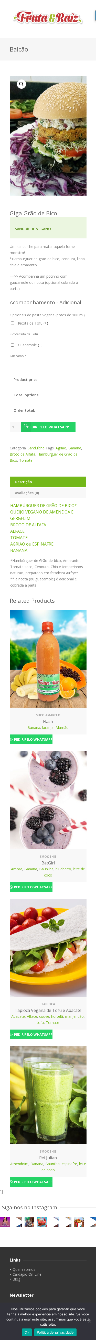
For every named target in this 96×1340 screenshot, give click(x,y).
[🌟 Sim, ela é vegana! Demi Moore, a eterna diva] (5, 1222)
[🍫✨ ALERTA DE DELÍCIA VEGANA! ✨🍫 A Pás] (54, 1222)
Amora (16, 869)
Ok (27, 1332)
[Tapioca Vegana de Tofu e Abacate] (48, 948)
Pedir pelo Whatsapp (48, 427)
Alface (32, 1016)
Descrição (23, 481)
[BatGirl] (48, 800)
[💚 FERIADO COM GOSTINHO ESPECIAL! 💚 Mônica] (29, 1222)
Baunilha (46, 869)
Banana (74, 448)
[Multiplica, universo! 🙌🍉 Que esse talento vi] (91, 1222)
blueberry (63, 869)
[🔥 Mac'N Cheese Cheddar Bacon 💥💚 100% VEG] (79, 1222)
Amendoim (19, 1163)
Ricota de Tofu (33, 323)
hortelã (57, 1016)
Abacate (18, 1016)
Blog (16, 1279)
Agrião (61, 448)
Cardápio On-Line (27, 1274)
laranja (48, 727)
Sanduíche (36, 448)
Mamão (62, 727)
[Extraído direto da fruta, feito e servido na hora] (17, 1222)
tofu (40, 1022)
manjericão (74, 1016)
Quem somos (24, 1269)
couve (44, 1016)
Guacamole (30, 344)
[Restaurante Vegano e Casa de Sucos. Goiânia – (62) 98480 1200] (48, 17)
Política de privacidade (55, 1332)
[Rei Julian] (48, 1095)
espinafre (69, 1163)
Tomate (26, 460)
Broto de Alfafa (22, 454)
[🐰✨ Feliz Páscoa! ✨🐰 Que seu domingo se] (42, 1222)
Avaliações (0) (27, 492)
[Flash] (48, 659)
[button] (48, 427)
